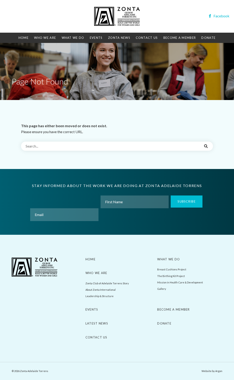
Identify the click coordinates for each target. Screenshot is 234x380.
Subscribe (187, 201)
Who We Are (45, 38)
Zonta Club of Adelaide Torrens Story (107, 283)
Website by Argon (212, 370)
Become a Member (179, 38)
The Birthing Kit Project (171, 275)
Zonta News (119, 38)
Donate (208, 38)
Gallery (161, 288)
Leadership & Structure (99, 296)
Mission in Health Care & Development (180, 282)
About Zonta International (100, 289)
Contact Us (147, 38)
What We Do (73, 38)
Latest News (96, 323)
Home (24, 38)
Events (96, 38)
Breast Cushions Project (171, 269)
